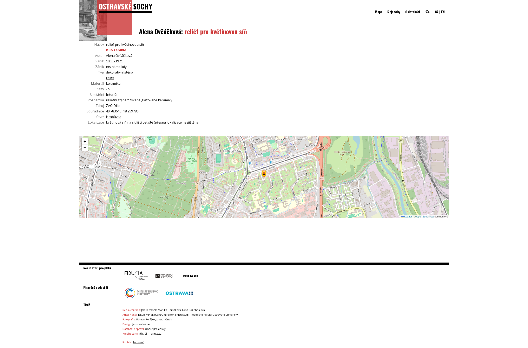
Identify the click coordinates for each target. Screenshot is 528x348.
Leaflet (408, 216)
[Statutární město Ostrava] (179, 299)
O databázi (412, 11)
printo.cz (156, 333)
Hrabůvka (113, 116)
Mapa (378, 11)
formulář (138, 342)
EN (443, 11)
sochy (125, 6)
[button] (264, 173)
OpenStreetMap (425, 216)
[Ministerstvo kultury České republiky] (141, 299)
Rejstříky (393, 11)
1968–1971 (114, 61)
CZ (436, 11)
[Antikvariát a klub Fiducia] (136, 282)
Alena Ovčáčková (119, 55)
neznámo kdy (116, 66)
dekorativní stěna (119, 72)
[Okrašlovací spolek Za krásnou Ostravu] (164, 282)
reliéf (110, 78)
